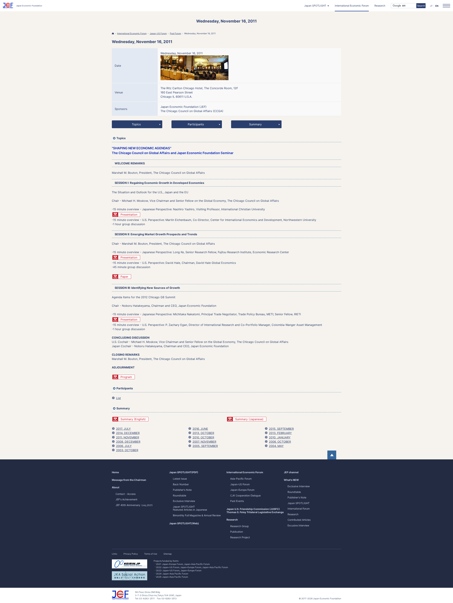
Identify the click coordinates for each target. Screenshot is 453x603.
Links (114, 553)
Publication (236, 531)
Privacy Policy (131, 553)
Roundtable (294, 491)
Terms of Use (150, 553)
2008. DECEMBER (128, 441)
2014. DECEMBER (128, 433)
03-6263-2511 (147, 598)
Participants (196, 124)
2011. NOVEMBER (127, 437)
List (116, 398)
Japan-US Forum (240, 484)
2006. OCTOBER (280, 441)
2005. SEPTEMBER (205, 446)
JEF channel (291, 472)
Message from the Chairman (129, 479)
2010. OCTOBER (203, 437)
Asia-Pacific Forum (241, 478)
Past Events (237, 500)
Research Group (239, 526)
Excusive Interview (298, 525)
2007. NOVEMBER (204, 441)
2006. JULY (124, 446)
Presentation (129, 214)
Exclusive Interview (299, 486)
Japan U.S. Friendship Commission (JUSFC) (255, 510)
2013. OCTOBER (203, 433)
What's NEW (291, 479)
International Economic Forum (244, 472)
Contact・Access (126, 493)
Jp (431, 5)
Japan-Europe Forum (242, 489)
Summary (255, 124)
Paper (124, 276)
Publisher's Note (297, 497)
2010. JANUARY (280, 437)
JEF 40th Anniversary (134, 505)
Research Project (240, 537)
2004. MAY (276, 446)
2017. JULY (123, 428)
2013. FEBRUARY (280, 433)
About (115, 487)
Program (126, 377)
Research (232, 519)
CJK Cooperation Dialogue (245, 495)
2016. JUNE (200, 428)
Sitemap (168, 553)
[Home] (113, 33)
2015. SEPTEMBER (281, 428)
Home (115, 472)
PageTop (331, 455)
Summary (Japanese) (249, 419)
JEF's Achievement (126, 499)
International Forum (299, 508)
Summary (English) (133, 419)
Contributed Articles (299, 519)
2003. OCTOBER (127, 450)
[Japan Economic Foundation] (22, 5)
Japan (298, 503)
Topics (136, 124)
